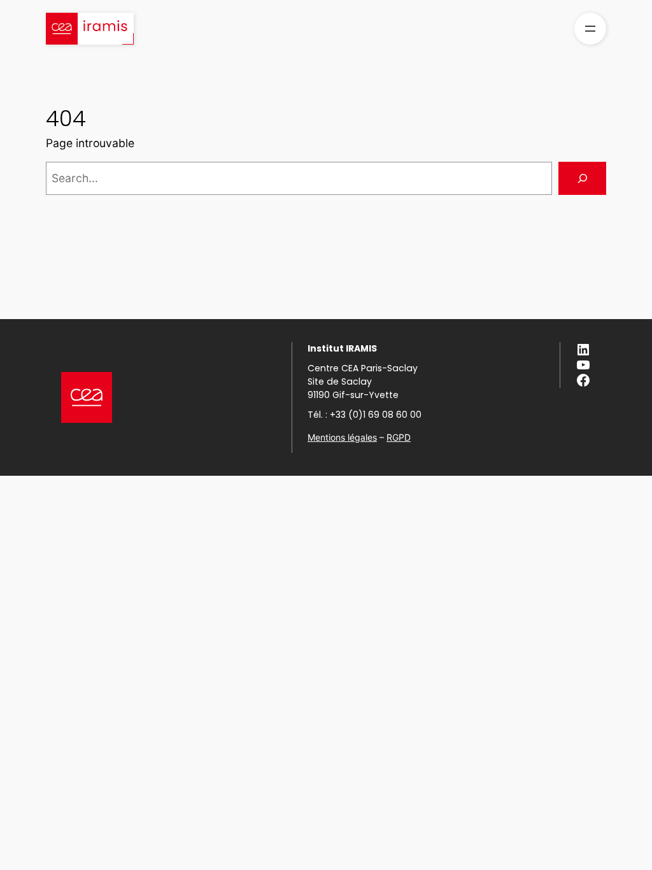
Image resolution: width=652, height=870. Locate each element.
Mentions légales (342, 437)
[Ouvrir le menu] (590, 29)
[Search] (582, 178)
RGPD (398, 437)
